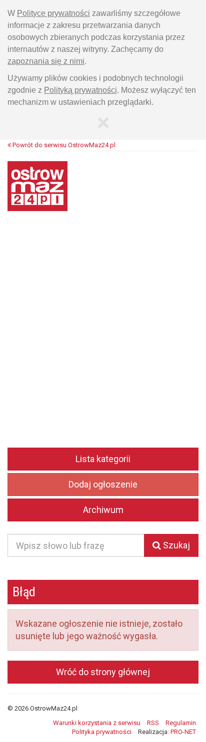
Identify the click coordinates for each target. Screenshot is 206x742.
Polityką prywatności (80, 90)
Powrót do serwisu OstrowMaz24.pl (63, 145)
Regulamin (181, 723)
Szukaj (175, 545)
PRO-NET (183, 732)
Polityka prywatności (102, 732)
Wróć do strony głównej (103, 672)
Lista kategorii (103, 459)
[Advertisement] (103, 336)
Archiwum (103, 509)
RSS (153, 723)
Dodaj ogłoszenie (103, 484)
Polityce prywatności (53, 13)
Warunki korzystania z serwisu (96, 723)
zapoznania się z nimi (46, 61)
